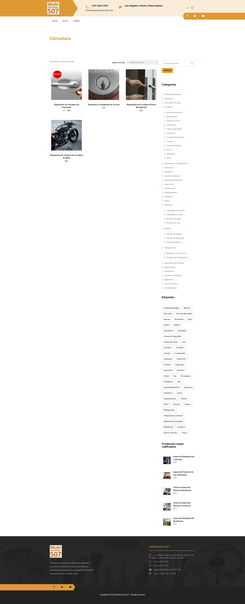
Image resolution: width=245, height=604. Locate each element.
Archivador (179, 319)
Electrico (180, 370)
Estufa (166, 376)
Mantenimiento (170, 193)
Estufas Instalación (172, 176)
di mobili (167, 365)
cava (184, 342)
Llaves (169, 150)
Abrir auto (168, 314)
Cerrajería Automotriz (175, 137)
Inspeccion (168, 184)
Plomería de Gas (173, 223)
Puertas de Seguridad (175, 238)
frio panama (185, 376)
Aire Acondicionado (172, 94)
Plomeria (168, 205)
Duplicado (179, 365)
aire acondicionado (184, 314)
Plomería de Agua (173, 219)
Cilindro (167, 353)
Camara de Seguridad (172, 336)
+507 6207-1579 (99, 5)
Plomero (176, 404)
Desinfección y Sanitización (175, 164)
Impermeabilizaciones (173, 180)
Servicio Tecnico (171, 284)
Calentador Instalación (175, 211)
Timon (184, 433)
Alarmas (167, 319)
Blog (65, 21)
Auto (190, 319)
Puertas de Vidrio (173, 242)
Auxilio (166, 325)
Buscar (167, 70)
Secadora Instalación (172, 276)
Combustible (180, 353)
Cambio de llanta (170, 342)
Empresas (168, 172)
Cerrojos (170, 141)
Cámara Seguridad (173, 129)
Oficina (184, 399)
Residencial (169, 271)
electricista (168, 370)
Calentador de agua (172, 103)
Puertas (167, 228)
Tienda (76, 21)
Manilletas (170, 154)
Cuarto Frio (181, 359)
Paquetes (168, 197)
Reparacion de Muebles (174, 263)
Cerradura (168, 348)
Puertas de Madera (174, 234)
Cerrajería (168, 107)
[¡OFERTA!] (66, 71)
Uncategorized (170, 288)
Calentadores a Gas (174, 215)
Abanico (187, 308)
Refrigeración (170, 248)
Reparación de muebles (173, 421)
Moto (168, 158)
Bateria (177, 325)
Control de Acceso (174, 146)
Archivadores (171, 117)
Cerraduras (170, 133)
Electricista (169, 168)
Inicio (55, 21)
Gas (179, 382)
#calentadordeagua (171, 308)
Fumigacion (168, 382)
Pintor (167, 201)
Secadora (181, 427)
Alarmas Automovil (174, 112)
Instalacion (168, 393)
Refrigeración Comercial (176, 253)
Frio (174, 376)
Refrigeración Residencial (176, 258)
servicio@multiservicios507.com (99, 10)
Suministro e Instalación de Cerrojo (104, 104)
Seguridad (168, 280)
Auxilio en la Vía (173, 121)
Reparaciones (170, 267)
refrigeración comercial (173, 416)
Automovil (168, 99)
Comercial (168, 359)
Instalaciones (169, 188)
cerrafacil (179, 348)
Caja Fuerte (171, 125)
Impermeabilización (172, 387)
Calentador (181, 331)
